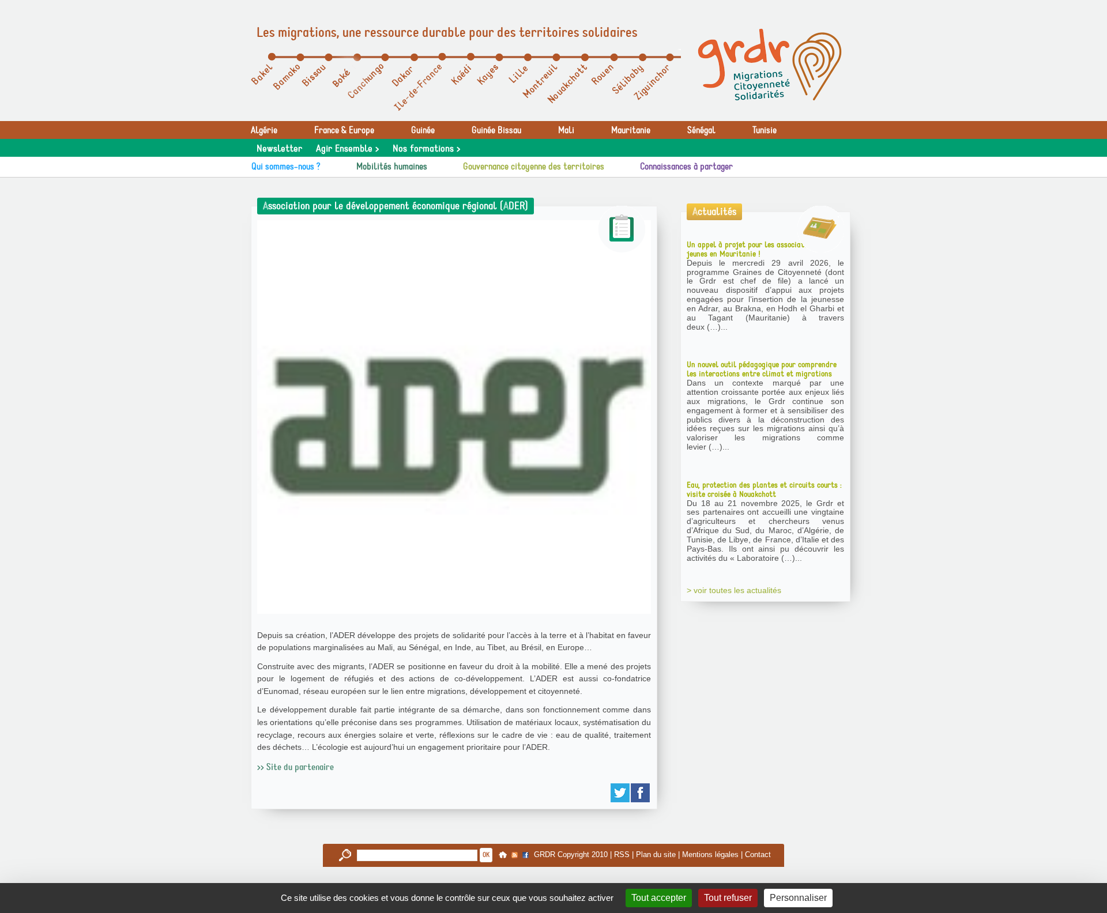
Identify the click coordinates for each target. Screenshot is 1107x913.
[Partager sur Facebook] (641, 793)
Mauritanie (630, 130)
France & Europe (344, 130)
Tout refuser (728, 898)
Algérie (264, 130)
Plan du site (656, 854)
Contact (758, 854)
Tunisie (764, 130)
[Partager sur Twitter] (621, 793)
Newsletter (279, 148)
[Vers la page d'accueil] (769, 64)
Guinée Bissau (496, 130)
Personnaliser (798, 898)
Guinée (423, 130)
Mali (566, 130)
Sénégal (701, 130)
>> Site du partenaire (295, 767)
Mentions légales (710, 854)
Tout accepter (658, 898)
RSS (622, 854)
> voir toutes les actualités (734, 590)
